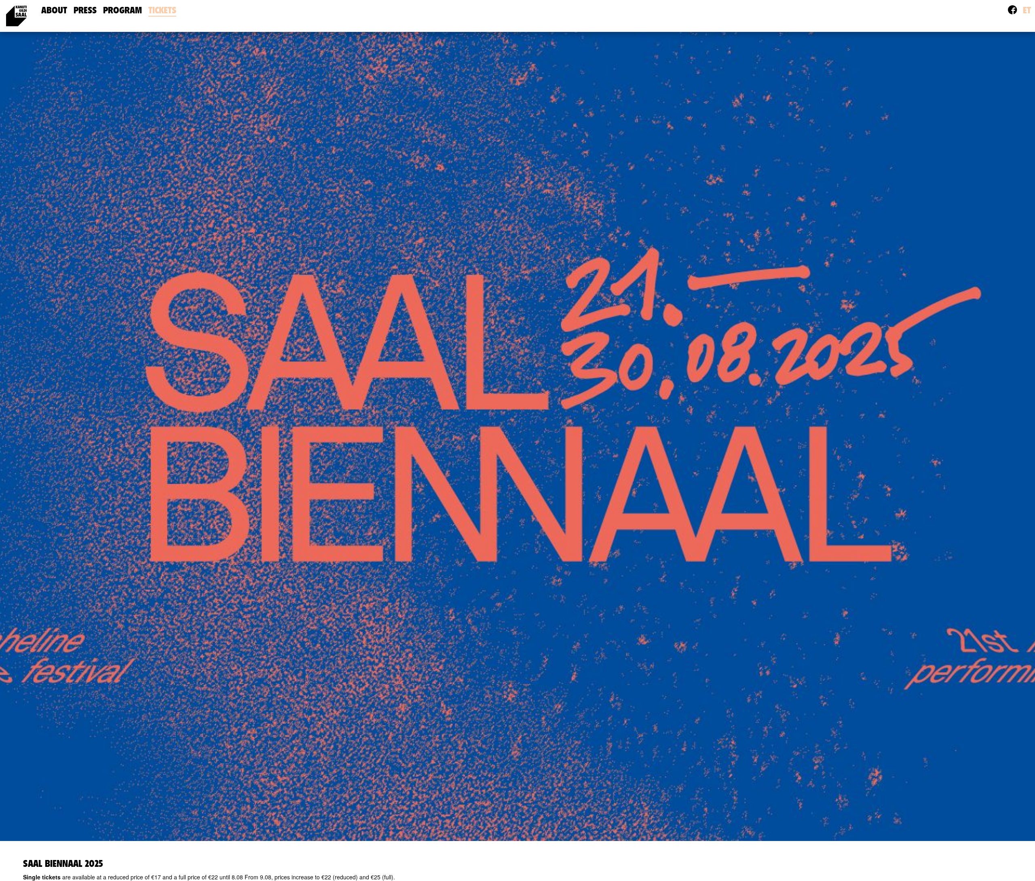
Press (85, 10)
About (54, 10)
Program (122, 10)
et (1027, 10)
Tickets (162, 10)
